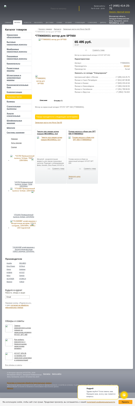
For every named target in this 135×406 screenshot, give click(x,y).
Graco (9, 269)
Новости (27, 22)
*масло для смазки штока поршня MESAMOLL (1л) (48, 133)
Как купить (38, 22)
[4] (82, 50)
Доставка (49, 22)
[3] (80, 50)
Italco (8, 276)
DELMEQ (22, 263)
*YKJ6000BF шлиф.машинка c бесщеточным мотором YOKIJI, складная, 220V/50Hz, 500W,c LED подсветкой (23, 249)
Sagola (21, 276)
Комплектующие (14, 92)
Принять (125, 402)
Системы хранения (15, 132)
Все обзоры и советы (13, 365)
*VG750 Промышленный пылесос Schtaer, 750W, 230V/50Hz (23, 184)
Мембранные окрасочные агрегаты (17, 50)
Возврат (68, 22)
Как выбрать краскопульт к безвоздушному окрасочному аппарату (20, 344)
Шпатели (11, 128)
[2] (78, 50)
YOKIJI (21, 282)
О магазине (92, 22)
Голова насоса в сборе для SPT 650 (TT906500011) (82, 133)
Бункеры (11, 101)
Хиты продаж (16, 143)
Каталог (17, 22)
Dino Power (11, 266)
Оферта (10, 388)
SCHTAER (10, 279)
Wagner (9, 282)
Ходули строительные (13, 114)
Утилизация (80, 22)
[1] (76, 50)
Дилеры (103, 22)
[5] (84, 50)
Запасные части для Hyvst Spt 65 (48, 123)
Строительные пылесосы (14, 107)
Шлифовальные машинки (14, 121)
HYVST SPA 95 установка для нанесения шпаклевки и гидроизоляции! (23, 356)
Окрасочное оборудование (13, 36)
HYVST (22, 273)
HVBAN (9, 273)
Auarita (9, 263)
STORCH (22, 279)
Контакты (46, 374)
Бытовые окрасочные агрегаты (17, 43)
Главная (8, 22)
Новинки (14, 139)
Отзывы (58, 101)
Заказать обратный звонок (119, 12)
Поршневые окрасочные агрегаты (17, 57)
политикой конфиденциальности (101, 402)
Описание (43, 100)
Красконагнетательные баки (17, 86)
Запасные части (14, 97)
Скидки (14, 147)
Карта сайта (56, 374)
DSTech (22, 266)
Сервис (59, 22)
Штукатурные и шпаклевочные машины (14, 77)
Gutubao (22, 269)
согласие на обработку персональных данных (17, 306)
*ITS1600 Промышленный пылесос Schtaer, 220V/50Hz (23, 216)
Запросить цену (74, 176)
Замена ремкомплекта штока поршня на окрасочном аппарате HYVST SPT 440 (22, 330)
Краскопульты (13, 63)
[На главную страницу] (36, 29)
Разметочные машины (13, 69)
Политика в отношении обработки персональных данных (29, 383)
